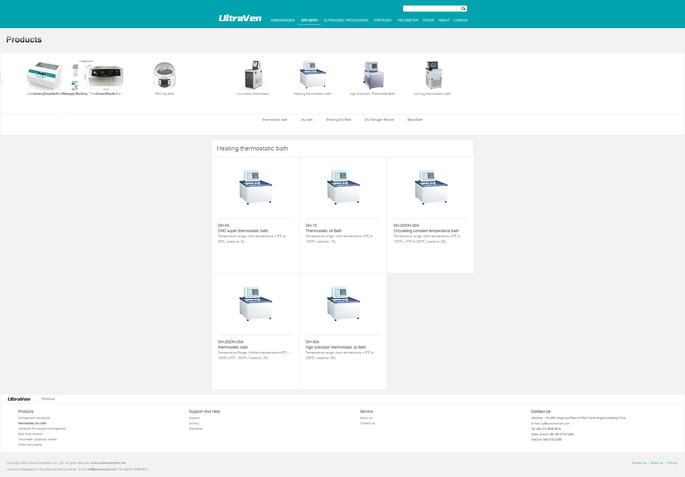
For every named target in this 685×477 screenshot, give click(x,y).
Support (194, 418)
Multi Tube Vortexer (30, 434)
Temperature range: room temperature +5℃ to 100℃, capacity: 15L (339, 233)
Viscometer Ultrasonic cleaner (37, 439)
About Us (366, 418)
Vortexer (382, 20)
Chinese (461, 20)
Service (366, 411)
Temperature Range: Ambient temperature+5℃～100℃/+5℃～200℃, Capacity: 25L (254, 349)
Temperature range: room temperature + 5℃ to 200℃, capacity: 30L (340, 349)
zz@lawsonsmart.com (555, 423)
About (444, 20)
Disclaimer (196, 428)
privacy (194, 423)
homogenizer (283, 20)
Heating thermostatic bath (312, 94)
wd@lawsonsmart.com (102, 469)
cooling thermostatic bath (432, 94)
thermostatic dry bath (32, 423)
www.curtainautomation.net (108, 463)
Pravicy (672, 463)
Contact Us (367, 423)
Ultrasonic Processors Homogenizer (42, 428)
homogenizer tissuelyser (34, 418)
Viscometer (407, 20)
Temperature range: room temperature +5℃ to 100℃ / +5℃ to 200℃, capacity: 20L (427, 233)
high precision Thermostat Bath (372, 94)
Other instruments (30, 444)
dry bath (309, 20)
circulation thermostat (252, 94)
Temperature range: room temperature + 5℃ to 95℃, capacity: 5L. (252, 233)
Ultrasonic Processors (346, 20)
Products (26, 411)
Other (428, 20)
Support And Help (204, 411)
